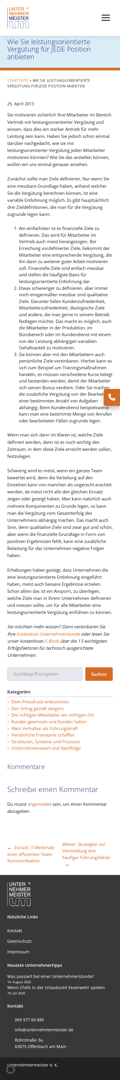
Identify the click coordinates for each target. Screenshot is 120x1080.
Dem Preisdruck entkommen (40, 702)
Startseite (18, 80)
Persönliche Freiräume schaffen (43, 735)
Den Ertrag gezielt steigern (37, 708)
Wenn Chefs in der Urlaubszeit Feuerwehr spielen (56, 987)
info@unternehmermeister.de (44, 1029)
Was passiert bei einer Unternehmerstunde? (50, 976)
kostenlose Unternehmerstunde (48, 634)
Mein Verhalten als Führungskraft (44, 728)
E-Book (52, 641)
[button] (106, 18)
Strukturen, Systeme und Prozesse (45, 741)
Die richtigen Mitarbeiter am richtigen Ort (52, 715)
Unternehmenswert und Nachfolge (46, 748)
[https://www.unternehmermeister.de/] (19, 17)
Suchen (99, 674)
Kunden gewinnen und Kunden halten (49, 721)
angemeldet (39, 804)
